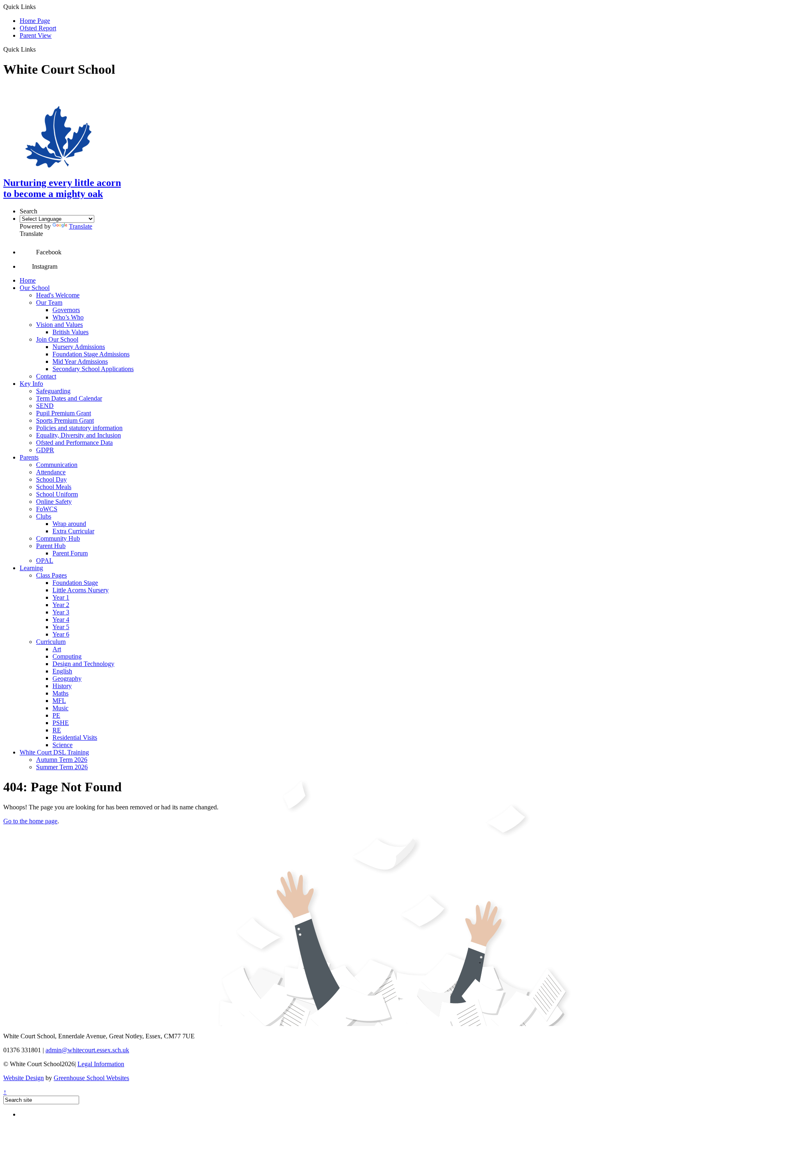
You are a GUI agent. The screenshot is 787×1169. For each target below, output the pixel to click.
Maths (60, 693)
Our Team (49, 302)
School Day (51, 479)
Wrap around (69, 523)
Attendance (51, 472)
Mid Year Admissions (80, 361)
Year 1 (60, 597)
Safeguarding (53, 390)
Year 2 (60, 604)
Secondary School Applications (93, 368)
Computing (67, 656)
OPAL (44, 560)
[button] (38, 49)
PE (56, 715)
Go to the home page (30, 821)
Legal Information (100, 1063)
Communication (56, 464)
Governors (66, 309)
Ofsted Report (38, 28)
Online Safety (54, 501)
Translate (80, 226)
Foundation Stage (75, 582)
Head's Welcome (58, 295)
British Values (70, 331)
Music (60, 708)
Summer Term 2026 (62, 766)
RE (56, 730)
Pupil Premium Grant (63, 413)
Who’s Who (68, 317)
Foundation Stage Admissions (91, 354)
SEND (45, 405)
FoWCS (46, 508)
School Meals (53, 486)
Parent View (36, 35)
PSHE (60, 722)
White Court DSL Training (54, 752)
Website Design (23, 1077)
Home (28, 280)
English (62, 671)
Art (56, 649)
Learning (31, 567)
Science (62, 744)
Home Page (35, 20)
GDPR (45, 449)
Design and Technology (83, 663)
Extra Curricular (73, 531)
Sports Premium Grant (65, 420)
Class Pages (51, 575)
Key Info (31, 383)
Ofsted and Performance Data (74, 442)
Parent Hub (51, 545)
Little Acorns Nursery (80, 590)
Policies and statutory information (79, 427)
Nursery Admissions (78, 346)
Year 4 (60, 619)
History (62, 685)
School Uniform (57, 494)
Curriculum (51, 641)
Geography (67, 678)
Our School (35, 287)
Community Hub (58, 538)
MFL (59, 700)
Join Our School (57, 339)
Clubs (43, 516)
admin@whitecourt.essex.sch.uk (87, 1050)
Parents (29, 457)
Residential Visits (74, 737)
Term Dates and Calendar (69, 398)
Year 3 (60, 612)
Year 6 (60, 634)
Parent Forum (70, 553)
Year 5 (60, 626)
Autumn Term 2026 (61, 759)
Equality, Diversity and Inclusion (78, 435)
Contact (46, 376)
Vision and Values (59, 324)
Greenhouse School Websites (91, 1077)
